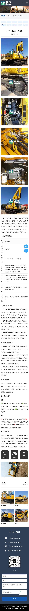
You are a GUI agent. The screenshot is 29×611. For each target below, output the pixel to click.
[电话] (26, 251)
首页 (9, 16)
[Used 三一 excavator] (20, 25)
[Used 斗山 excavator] (3, 25)
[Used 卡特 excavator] (3, 22)
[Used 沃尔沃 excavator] (25, 22)
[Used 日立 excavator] (14, 22)
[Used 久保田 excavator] (14, 25)
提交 (14, 598)
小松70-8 (4, 484)
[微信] (26, 246)
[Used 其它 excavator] (25, 25)
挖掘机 (15, 16)
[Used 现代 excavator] (9, 25)
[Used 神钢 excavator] (20, 22)
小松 (21, 16)
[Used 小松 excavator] (9, 22)
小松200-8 (24, 484)
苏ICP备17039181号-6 (18, 608)
